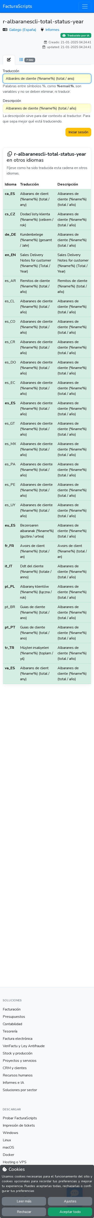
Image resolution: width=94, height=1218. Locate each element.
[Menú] (84, 6)
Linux (7, 1140)
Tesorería (10, 1031)
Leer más (24, 1201)
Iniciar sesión (78, 132)
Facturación (12, 1009)
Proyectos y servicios (20, 1060)
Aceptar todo (70, 1211)
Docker (8, 1154)
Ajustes (70, 1201)
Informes (52, 29)
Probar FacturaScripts (20, 1118)
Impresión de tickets (19, 1125)
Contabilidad (12, 1024)
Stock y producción (17, 1053)
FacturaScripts (17, 6)
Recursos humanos (18, 1075)
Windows (10, 1132)
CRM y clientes (15, 1068)
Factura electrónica (17, 1038)
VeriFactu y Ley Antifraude (24, 1046)
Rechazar (24, 1211)
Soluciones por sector (20, 1089)
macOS (8, 1147)
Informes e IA (13, 1082)
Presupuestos (14, 1016)
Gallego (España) (23, 29)
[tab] (9, 60)
